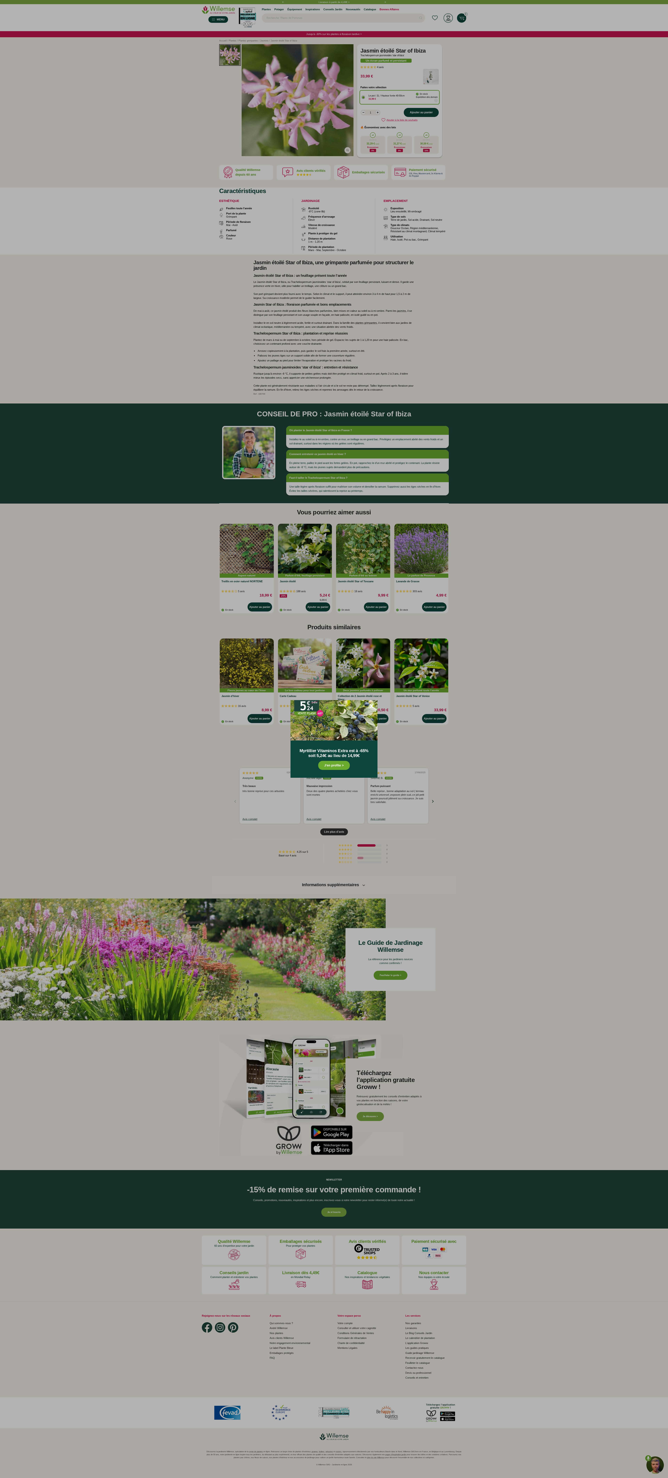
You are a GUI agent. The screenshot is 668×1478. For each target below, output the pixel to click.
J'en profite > (334, 765)
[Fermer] (371, 706)
